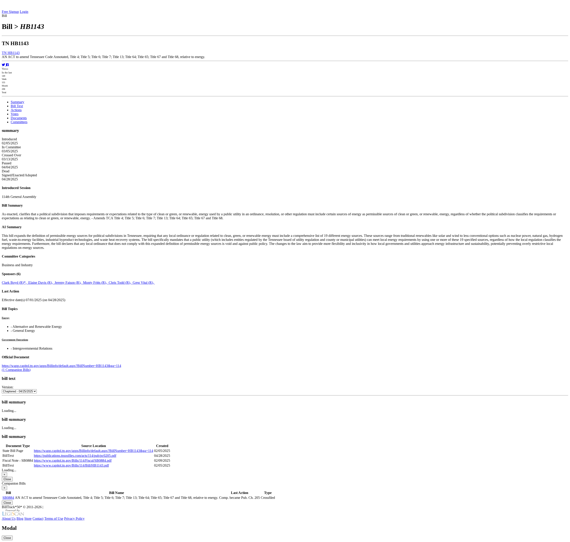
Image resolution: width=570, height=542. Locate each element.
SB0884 (8, 498)
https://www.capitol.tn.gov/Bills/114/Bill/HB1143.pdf (71, 465)
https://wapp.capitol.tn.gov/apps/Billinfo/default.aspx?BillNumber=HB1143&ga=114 (61, 366)
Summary (17, 102)
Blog (19, 518)
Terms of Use (53, 518)
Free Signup (10, 12)
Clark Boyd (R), (15, 282)
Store (28, 518)
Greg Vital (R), (144, 282)
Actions (16, 110)
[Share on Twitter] (4, 65)
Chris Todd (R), (121, 282)
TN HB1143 (11, 53)
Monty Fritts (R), (96, 282)
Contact (38, 518)
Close (7, 479)
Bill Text (17, 106)
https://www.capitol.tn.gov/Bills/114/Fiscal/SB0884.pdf (73, 460)
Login (24, 12)
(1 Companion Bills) (16, 370)
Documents (19, 118)
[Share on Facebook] (7, 65)
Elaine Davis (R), (41, 282)
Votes (14, 114)
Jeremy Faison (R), (69, 282)
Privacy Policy (74, 518)
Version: (7, 387)
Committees (19, 122)
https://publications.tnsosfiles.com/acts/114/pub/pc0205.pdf (75, 455)
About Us (9, 518)
